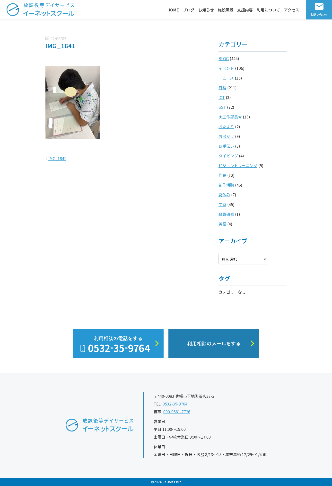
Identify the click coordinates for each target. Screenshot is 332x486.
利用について (268, 10)
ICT (221, 97)
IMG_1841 (57, 158)
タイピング (228, 156)
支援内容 (245, 10)
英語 (222, 224)
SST (222, 107)
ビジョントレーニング (237, 165)
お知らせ (206, 10)
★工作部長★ (230, 117)
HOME (173, 10)
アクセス (291, 10)
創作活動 (226, 185)
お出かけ (226, 136)
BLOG (223, 58)
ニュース (226, 78)
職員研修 (226, 214)
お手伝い (226, 146)
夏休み (224, 195)
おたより (226, 126)
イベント (226, 68)
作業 (222, 175)
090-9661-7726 (176, 411)
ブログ (188, 10)
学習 (222, 204)
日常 (222, 87)
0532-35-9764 (175, 404)
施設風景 (225, 10)
